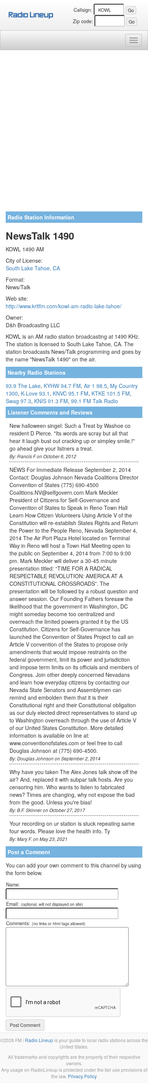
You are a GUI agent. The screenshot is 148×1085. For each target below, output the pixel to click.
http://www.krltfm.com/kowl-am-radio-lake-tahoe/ (63, 306)
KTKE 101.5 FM (110, 393)
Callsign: (83, 9)
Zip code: (83, 21)
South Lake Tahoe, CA (33, 268)
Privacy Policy (82, 1076)
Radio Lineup (39, 1040)
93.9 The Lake (23, 386)
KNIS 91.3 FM (51, 401)
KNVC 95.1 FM (70, 393)
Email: (44, 903)
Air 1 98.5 (95, 386)
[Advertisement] (74, 134)
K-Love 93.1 (35, 393)
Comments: (45, 923)
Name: (13, 884)
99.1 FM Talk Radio (94, 401)
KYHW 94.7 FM (62, 386)
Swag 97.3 (18, 401)
